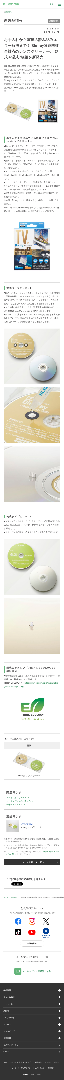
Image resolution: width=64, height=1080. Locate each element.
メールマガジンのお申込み (18, 801)
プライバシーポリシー (52, 1062)
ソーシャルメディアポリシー (22, 1068)
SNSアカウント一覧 (11, 1062)
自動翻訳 (51, 1068)
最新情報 (8, 12)
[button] (32, 1004)
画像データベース (14, 804)
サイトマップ (25, 1062)
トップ (5, 897)
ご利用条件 (37, 1062)
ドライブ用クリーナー (16, 797)
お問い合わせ (40, 1068)
